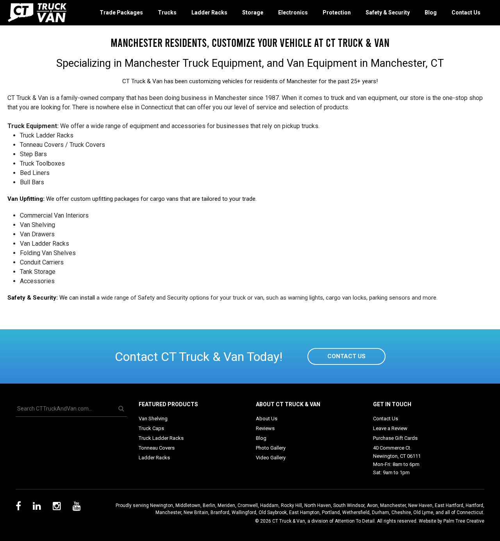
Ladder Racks (154, 458)
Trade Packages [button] (121, 12)
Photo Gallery (271, 448)
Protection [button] (337, 12)
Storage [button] (252, 12)
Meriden (226, 505)
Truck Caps (151, 428)
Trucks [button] (167, 12)
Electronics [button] (293, 12)
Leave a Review (390, 428)
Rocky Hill (291, 505)
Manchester (393, 505)
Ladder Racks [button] (209, 12)
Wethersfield (356, 512)
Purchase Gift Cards (395, 438)
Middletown (187, 505)
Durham (380, 512)
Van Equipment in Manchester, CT (365, 63)
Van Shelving (153, 418)
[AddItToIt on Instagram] (57, 507)
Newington (161, 505)
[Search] (121, 408)
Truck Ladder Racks (161, 438)
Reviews (265, 428)
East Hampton (304, 512)
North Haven (317, 505)
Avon (372, 505)
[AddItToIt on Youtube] (77, 507)
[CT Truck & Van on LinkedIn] (37, 507)
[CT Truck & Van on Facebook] (18, 507)
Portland (331, 512)
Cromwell (248, 505)
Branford (220, 512)
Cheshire (401, 512)
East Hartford (449, 505)
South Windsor (348, 505)
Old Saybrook (273, 512)
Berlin (209, 505)
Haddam (269, 505)
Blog (431, 12)
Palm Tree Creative (463, 521)
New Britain (196, 512)
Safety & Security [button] (388, 12)
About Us (266, 418)
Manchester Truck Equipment (193, 63)
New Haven (420, 505)
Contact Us (466, 12)
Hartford (474, 505)
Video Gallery (271, 458)
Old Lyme (423, 512)
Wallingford (244, 512)
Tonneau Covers (157, 448)
